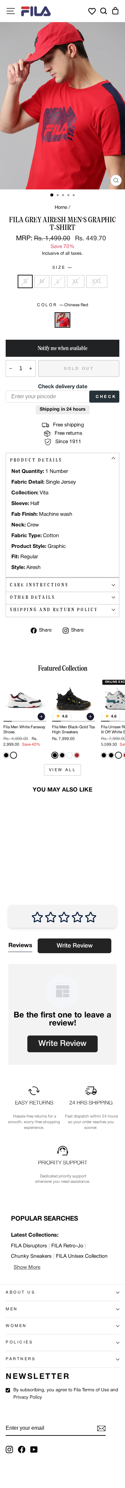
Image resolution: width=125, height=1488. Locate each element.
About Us (20, 1292)
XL (75, 281)
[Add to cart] (41, 716)
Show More (27, 1267)
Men (12, 1309)
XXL (97, 281)
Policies (19, 1342)
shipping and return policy (54, 609)
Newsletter (38, 1377)
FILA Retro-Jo (67, 1246)
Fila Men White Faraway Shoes (24, 729)
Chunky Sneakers (31, 1256)
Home (61, 207)
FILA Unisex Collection (82, 1256)
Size (62, 267)
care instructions (39, 584)
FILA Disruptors (29, 1246)
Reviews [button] (20, 945)
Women (16, 1326)
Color (62, 305)
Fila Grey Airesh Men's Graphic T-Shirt (23, 851)
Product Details (36, 460)
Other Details (32, 597)
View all (62, 770)
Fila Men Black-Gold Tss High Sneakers (73, 729)
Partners (21, 1359)
